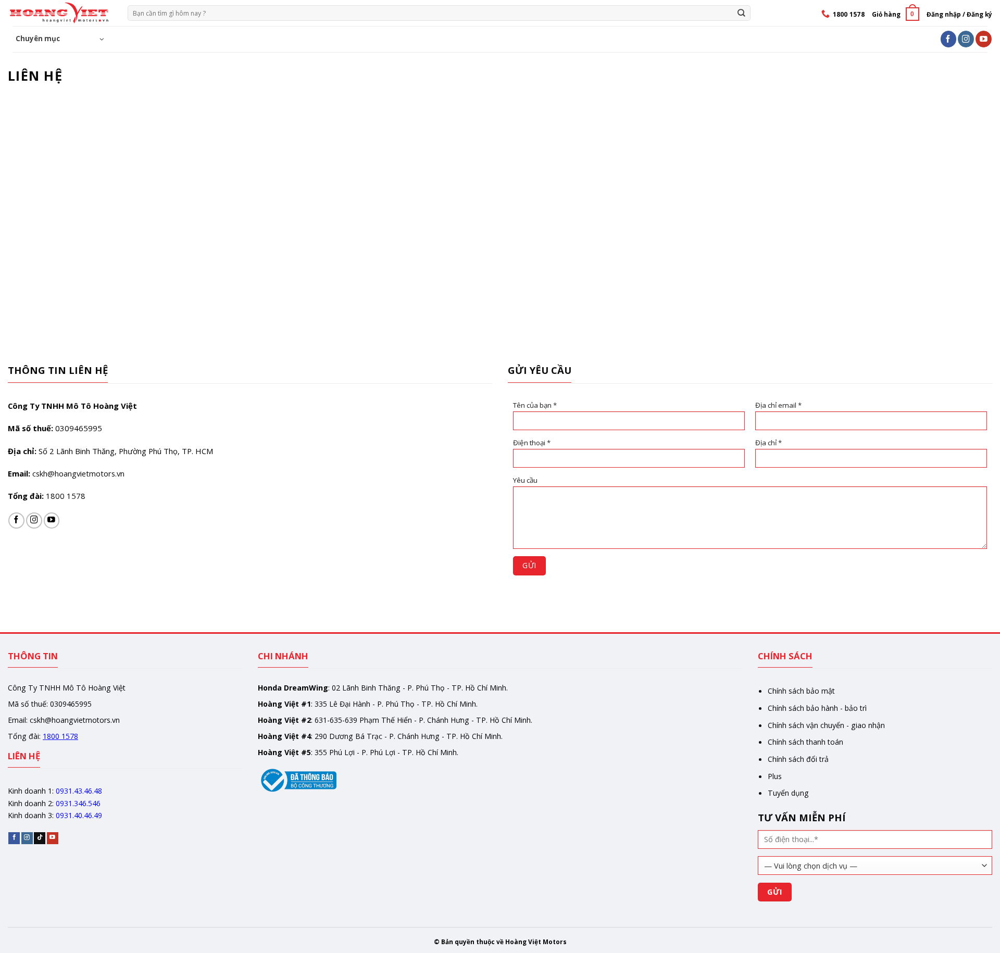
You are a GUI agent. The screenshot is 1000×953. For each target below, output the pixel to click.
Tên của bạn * (535, 405)
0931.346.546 (78, 803)
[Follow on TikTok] (39, 838)
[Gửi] (741, 13)
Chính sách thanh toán (805, 742)
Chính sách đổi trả (798, 759)
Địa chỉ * (768, 442)
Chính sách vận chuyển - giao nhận (826, 725)
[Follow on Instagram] (966, 39)
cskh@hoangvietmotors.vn (78, 473)
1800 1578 (65, 496)
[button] (895, 14)
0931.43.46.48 (79, 791)
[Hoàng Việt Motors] (60, 13)
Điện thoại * (532, 442)
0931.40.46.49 (79, 815)
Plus (775, 776)
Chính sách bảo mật (801, 691)
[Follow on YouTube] (984, 39)
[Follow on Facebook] (949, 39)
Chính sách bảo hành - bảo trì (817, 708)
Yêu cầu (525, 480)
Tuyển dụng (788, 793)
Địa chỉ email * (778, 405)
